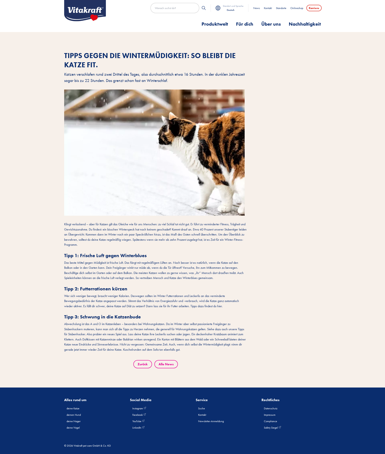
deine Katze (73, 408)
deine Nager (74, 421)
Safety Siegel (271, 427)
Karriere (314, 8)
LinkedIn (137, 427)
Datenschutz (270, 408)
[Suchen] (204, 8)
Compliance (270, 421)
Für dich (244, 24)
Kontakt (268, 8)
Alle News (166, 364)
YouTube (137, 421)
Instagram (138, 408)
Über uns (271, 24)
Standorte (281, 8)
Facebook (137, 415)
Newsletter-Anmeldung (211, 421)
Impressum (270, 415)
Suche (201, 408)
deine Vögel (73, 427)
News (256, 8)
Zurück (143, 364)
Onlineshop (296, 8)
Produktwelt (215, 24)
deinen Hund (74, 415)
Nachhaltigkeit (305, 24)
